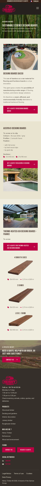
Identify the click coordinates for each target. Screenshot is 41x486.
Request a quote (23, 1)
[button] (37, 8)
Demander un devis (12, 1)
